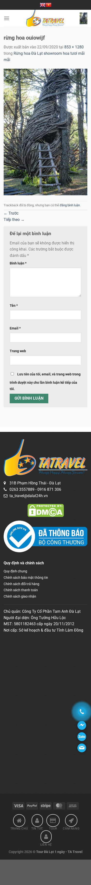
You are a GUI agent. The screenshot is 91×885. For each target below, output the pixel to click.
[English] (43, 5)
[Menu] (6, 18)
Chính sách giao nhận (20, 596)
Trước (11, 213)
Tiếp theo (14, 219)
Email (15, 328)
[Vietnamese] (48, 5)
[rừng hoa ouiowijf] (45, 131)
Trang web (18, 351)
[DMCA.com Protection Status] (45, 510)
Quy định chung (15, 571)
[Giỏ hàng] (83, 18)
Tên (14, 306)
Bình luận (18, 263)
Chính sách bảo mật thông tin (26, 577)
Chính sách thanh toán (21, 590)
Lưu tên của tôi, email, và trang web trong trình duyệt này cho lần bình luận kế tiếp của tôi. (45, 381)
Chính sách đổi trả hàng (21, 584)
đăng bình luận (70, 205)
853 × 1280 (74, 47)
